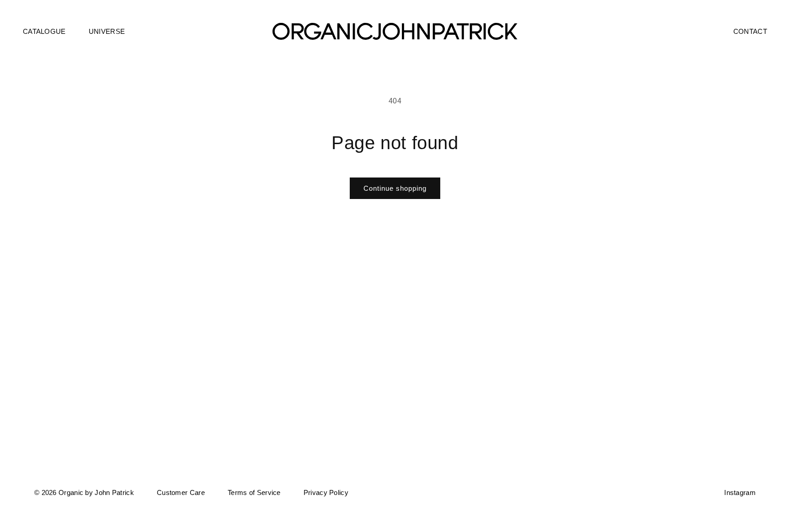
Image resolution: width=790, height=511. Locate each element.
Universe (107, 31)
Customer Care (181, 492)
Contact (750, 31)
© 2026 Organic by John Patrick (84, 492)
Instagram (740, 492)
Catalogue (44, 31)
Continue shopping (395, 188)
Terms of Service (254, 492)
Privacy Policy (326, 492)
